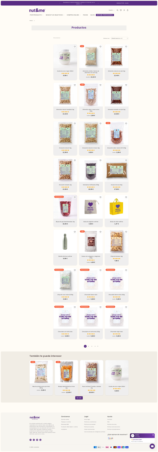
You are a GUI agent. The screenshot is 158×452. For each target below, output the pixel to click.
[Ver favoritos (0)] (121, 10)
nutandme (36, 447)
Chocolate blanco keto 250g (117, 294)
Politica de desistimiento (113, 429)
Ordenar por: (106, 38)
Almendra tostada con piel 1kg (116, 109)
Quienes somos (65, 419)
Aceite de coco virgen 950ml (65, 71)
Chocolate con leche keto (65, 331)
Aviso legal (87, 419)
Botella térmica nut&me (65, 256)
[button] (117, 10)
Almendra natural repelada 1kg (65, 109)
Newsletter (120, 3)
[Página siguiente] (97, 346)
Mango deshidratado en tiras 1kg (66, 387)
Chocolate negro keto (116, 331)
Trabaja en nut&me (66, 421)
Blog (126, 3)
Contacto (109, 419)
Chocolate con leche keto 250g (91, 331)
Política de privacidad (89, 424)
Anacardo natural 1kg (65, 148)
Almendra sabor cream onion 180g (91, 110)
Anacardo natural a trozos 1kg (91, 148)
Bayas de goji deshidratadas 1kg (65, 221)
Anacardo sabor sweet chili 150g (116, 148)
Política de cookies (89, 426)
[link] (79, 398)
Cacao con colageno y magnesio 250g (91, 257)
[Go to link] (110, 438)
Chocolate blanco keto (91, 294)
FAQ (108, 421)
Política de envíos (112, 424)
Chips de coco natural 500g (65, 294)
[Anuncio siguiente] (98, 3)
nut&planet (64, 429)
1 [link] (85, 346)
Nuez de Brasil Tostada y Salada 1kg (91, 387)
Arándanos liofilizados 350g (91, 184)
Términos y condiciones (90, 421)
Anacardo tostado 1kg (65, 184)
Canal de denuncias (89, 429)
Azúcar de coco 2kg (116, 184)
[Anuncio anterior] (60, 3)
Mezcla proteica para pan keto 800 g (41, 387)
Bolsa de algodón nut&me (91, 221)
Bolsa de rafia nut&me (116, 221)
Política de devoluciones (113, 426)
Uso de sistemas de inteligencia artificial (94, 431)
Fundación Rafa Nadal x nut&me (69, 426)
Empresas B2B (65, 424)
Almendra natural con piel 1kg (116, 71)
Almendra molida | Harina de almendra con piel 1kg (91, 71)
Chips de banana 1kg (117, 256)
